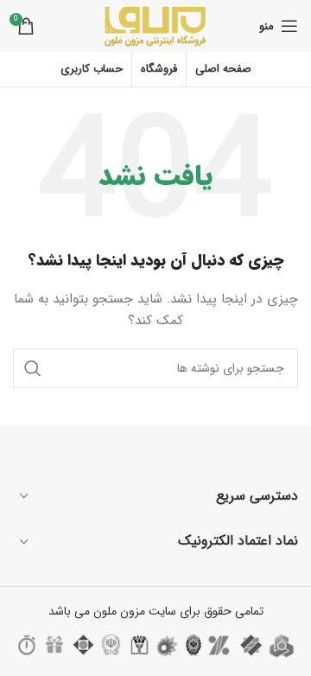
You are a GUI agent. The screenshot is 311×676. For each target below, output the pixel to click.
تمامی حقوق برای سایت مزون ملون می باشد (155, 611)
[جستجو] (33, 368)
